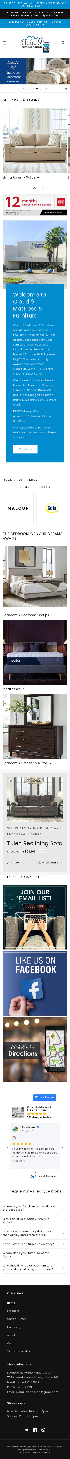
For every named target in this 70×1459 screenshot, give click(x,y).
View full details (48, 862)
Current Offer (16, 1319)
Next (44, 487)
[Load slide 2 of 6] (28, 88)
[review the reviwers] (14, 1138)
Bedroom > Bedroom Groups (26, 615)
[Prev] (27, 188)
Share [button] (15, 862)
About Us (25, 449)
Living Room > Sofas (19, 177)
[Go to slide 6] (35, 1172)
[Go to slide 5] (32, 1172)
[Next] (43, 188)
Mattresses (12, 689)
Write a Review (44, 1097)
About (11, 1335)
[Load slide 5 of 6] (41, 88)
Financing (13, 1327)
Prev (26, 487)
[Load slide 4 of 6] (37, 88)
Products (13, 1311)
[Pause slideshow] (66, 88)
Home (11, 1303)
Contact (12, 1343)
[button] (4, 43)
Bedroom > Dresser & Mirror (25, 763)
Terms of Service (18, 1351)
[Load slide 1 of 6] (24, 88)
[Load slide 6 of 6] (46, 88)
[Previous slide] (18, 88)
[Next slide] (52, 88)
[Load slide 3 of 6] (33, 88)
